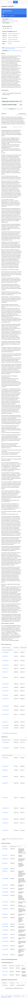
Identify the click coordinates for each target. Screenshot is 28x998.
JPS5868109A (5, 677)
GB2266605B (4, 770)
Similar (13, 15)
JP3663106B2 (5, 819)
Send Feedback (9, 996)
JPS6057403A (5, 687)
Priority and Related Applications (8, 48)
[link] (12, 94)
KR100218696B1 (5, 878)
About (2, 996)
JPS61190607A (5, 698)
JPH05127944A (5, 926)
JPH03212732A (5, 901)
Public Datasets (17, 996)
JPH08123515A (5, 808)
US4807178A (4, 871)
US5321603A (5, 797)
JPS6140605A (5, 695)
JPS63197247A (5, 885)
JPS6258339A (5, 905)
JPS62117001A (5, 714)
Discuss (20, 50)
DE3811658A (4, 974)
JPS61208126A (5, 949)
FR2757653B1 (5, 812)
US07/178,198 (5, 971)
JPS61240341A (5, 888)
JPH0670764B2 (5, 706)
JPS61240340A (5, 954)
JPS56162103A (5, 665)
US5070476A (4, 855)
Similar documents (21, 47)
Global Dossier (15, 50)
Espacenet (10, 50)
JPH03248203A (5, 742)
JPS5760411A (5, 672)
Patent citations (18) (8, 47)
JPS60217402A (5, 690)
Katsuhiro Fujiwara (9, 20)
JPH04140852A (5, 930)
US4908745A (5, 722)
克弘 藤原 (15, 20)
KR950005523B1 (5, 895)
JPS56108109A (5, 660)
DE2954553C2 (5, 656)
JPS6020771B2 (5, 914)
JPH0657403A (5, 727)
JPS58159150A (5, 941)
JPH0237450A (5, 924)
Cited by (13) (15, 47)
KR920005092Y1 (5, 908)
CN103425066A (5, 747)
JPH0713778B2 (5, 710)
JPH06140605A (5, 725)
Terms (23, 996)
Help (9, 997)
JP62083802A (5, 968)
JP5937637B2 (5, 830)
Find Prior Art (6, 15)
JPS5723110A (5, 668)
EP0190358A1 (5, 863)
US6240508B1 (5, 783)
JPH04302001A (5, 945)
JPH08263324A (5, 937)
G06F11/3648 (6, 93)
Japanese (11, 19)
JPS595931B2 (5, 917)
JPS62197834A (5, 891)
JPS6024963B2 (5, 652)
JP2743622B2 (5, 766)
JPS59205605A (5, 683)
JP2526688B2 (5, 757)
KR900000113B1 (5, 858)
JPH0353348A (5, 934)
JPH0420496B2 (5, 868)
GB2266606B (4, 776)
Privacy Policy (4, 997)
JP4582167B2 (5, 822)
